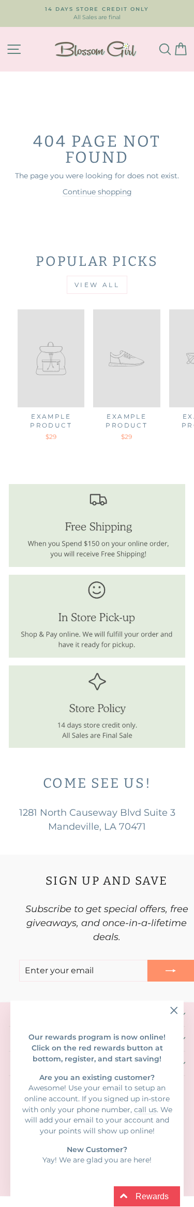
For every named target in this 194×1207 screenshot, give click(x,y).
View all (97, 285)
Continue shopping (97, 192)
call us (145, 1109)
